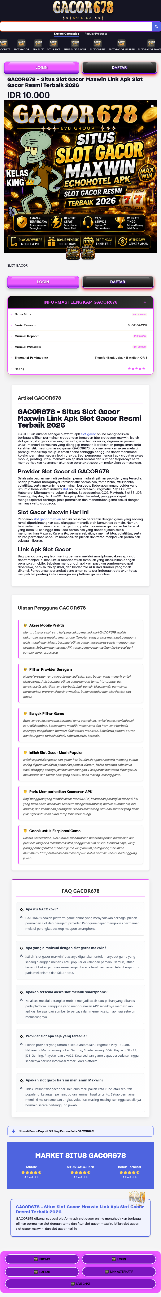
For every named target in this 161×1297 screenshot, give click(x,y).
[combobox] (76, 26)
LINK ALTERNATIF (121, 1270)
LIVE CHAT (83, 1283)
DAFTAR (119, 67)
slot (65, 489)
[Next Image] (153, 177)
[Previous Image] (7, 177)
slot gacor (88, 434)
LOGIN (41, 67)
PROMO (44, 1259)
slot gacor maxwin (47, 519)
